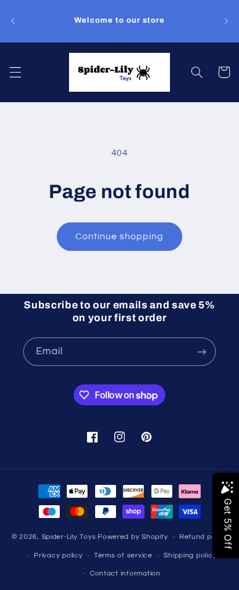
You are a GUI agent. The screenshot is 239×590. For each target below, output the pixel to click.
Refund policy (203, 537)
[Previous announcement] (13, 21)
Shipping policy (190, 555)
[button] (15, 72)
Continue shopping (119, 236)
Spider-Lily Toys (69, 537)
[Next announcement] (226, 21)
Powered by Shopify (132, 537)
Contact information (125, 573)
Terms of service (123, 555)
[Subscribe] (202, 351)
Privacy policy (58, 555)
